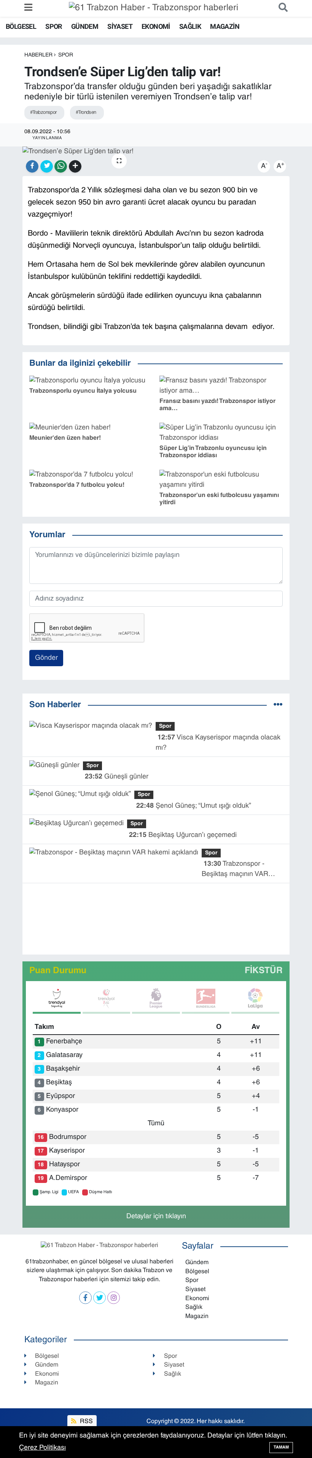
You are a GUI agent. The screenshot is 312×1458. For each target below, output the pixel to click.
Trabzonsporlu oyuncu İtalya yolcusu (83, 391)
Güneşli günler (116, 777)
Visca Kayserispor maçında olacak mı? (218, 743)
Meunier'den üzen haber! (65, 438)
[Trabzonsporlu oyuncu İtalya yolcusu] (87, 380)
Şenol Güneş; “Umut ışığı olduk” (193, 806)
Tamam (281, 1447)
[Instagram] (113, 1297)
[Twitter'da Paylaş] (46, 166)
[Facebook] (85, 1297)
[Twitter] (99, 1297)
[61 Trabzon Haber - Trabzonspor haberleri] (153, 8)
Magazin (224, 26)
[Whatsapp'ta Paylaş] (60, 166)
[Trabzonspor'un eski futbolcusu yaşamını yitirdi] (221, 480)
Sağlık (190, 26)
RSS (85, 1421)
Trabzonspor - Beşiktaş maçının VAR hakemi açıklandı (235, 870)
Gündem (84, 26)
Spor (53, 26)
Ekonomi (156, 26)
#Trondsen (86, 112)
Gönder (46, 658)
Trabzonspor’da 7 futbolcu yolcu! (76, 485)
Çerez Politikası (42, 1448)
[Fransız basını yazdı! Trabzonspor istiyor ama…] (221, 386)
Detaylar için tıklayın (156, 1216)
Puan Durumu (57, 971)
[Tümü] (278, 705)
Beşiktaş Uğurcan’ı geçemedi (183, 835)
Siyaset (119, 26)
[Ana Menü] (28, 8)
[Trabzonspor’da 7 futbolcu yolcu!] (81, 475)
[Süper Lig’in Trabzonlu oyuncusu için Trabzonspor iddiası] (221, 433)
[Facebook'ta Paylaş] (32, 166)
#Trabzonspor (43, 112)
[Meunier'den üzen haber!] (70, 428)
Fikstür (264, 971)
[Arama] (281, 8)
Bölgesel (21, 26)
